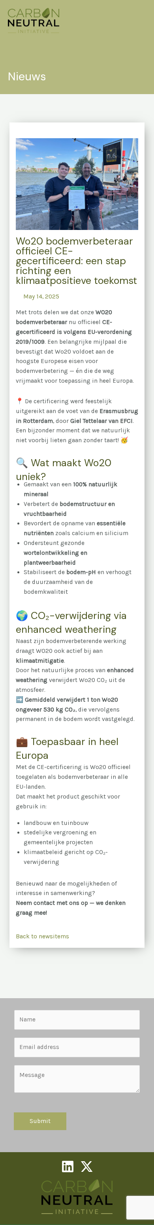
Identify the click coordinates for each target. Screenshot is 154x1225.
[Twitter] (86, 1166)
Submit (40, 1121)
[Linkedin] (67, 1166)
